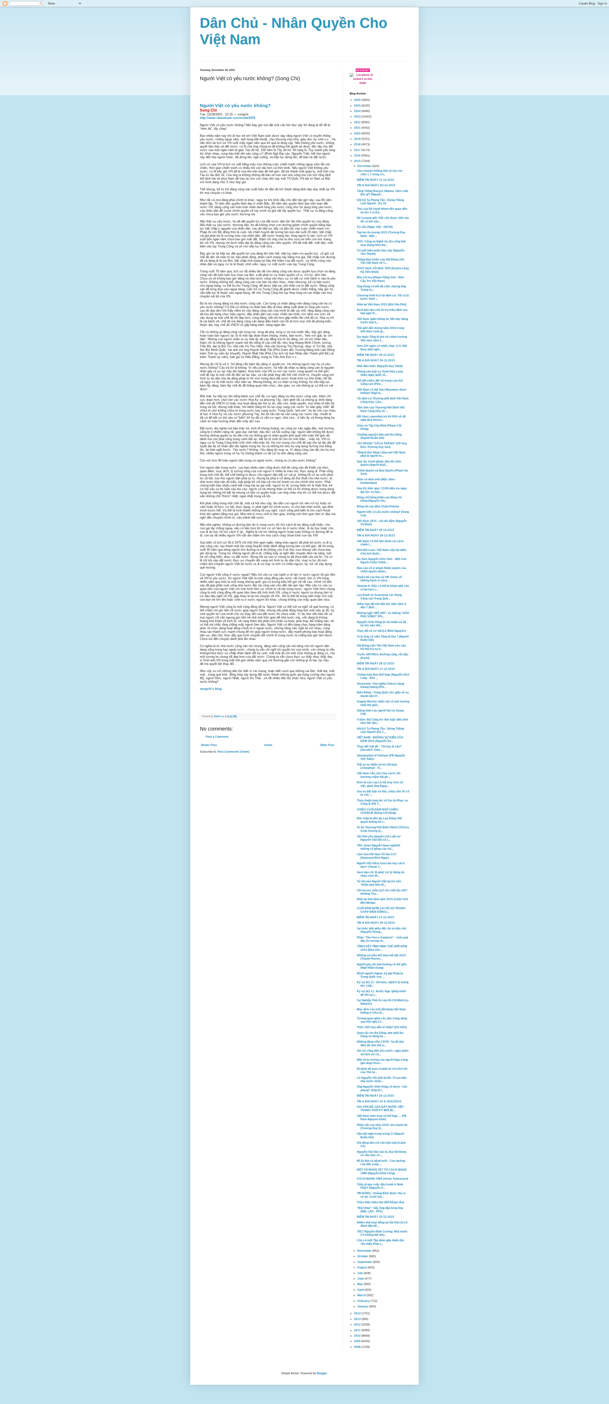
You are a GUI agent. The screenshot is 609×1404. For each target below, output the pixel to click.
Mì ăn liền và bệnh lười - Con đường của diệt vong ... (381, 1162)
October (363, 1256)
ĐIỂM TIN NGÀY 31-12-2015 (375, 180)
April (360, 1289)
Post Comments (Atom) (233, 751)
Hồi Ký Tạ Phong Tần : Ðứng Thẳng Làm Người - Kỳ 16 (380, 201)
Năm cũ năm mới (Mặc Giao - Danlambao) (376, 481)
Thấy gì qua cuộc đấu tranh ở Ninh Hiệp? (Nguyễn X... (380, 1186)
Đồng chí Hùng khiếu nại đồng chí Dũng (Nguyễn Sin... (379, 499)
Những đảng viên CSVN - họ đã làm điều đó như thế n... (380, 1043)
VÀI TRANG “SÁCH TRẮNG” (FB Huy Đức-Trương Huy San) (382, 445)
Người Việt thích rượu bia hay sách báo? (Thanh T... (381, 865)
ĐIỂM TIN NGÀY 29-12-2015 (375, 530)
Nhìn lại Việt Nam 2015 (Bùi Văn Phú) (381, 304)
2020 (357, 133)
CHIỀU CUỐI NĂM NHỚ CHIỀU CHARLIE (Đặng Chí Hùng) (377, 811)
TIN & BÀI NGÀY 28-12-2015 (376, 535)
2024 (357, 111)
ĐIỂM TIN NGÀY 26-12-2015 (375, 1095)
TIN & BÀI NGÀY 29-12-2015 (376, 360)
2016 (357, 155)
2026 (357, 100)
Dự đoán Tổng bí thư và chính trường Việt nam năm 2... (382, 338)
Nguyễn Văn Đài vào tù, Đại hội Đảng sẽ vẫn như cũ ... (381, 1153)
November (364, 1250)
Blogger (322, 1373)
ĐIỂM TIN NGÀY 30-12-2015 (375, 355)
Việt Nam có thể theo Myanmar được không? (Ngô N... (382, 391)
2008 (357, 1347)
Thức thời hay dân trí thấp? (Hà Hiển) (382, 1027)
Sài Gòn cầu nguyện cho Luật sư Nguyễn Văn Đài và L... (379, 838)
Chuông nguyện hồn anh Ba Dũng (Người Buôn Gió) (379, 436)
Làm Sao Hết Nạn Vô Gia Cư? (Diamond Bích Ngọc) (377, 856)
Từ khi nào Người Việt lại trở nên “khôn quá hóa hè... (379, 883)
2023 (357, 116)
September (365, 1262)
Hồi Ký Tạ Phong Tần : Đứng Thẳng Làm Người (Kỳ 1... (380, 730)
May (360, 1284)
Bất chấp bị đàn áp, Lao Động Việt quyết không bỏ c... (379, 820)
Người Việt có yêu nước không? (235, 105)
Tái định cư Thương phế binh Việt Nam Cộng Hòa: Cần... (383, 400)
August (362, 1267)
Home (268, 745)
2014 (357, 1313)
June (361, 1278)
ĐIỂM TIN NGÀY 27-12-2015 (375, 917)
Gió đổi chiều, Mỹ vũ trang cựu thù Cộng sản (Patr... (380, 382)
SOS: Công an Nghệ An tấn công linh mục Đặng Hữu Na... (381, 243)
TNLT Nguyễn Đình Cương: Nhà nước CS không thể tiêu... (382, 1233)
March (362, 1295)
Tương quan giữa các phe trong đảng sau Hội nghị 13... (382, 1020)
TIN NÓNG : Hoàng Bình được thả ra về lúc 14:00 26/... (381, 1195)
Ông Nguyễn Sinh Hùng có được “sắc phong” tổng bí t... (382, 1088)
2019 (357, 139)
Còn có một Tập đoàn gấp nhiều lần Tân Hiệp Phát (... (380, 1242)
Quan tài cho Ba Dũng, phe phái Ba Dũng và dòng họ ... (380, 1034)
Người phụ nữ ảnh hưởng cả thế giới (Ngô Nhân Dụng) (382, 966)
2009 (357, 1341)
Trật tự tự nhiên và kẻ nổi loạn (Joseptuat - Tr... (377, 766)
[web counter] (363, 71)
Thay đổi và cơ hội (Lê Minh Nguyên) (381, 631)
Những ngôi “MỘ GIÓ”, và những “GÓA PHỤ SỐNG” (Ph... (383, 614)
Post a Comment (217, 736)
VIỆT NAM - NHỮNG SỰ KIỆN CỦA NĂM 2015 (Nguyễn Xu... (380, 739)
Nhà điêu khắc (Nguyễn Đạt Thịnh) (380, 366)
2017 (357, 150)
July (360, 1273)
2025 (357, 105)
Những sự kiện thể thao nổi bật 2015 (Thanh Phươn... (381, 957)
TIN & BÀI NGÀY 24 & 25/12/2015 (379, 1101)
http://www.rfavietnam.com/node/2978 (227, 118)
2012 (357, 1324)
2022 (357, 122)
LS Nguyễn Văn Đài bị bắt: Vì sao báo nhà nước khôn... (382, 1079)
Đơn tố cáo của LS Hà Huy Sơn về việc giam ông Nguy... (380, 784)
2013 (357, 1319)
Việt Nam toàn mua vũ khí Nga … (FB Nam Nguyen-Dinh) (382, 1117)
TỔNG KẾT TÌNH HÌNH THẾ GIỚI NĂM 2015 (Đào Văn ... (382, 948)
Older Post (327, 745)
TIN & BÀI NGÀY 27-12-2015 (376, 669)
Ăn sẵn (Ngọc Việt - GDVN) (375, 227)
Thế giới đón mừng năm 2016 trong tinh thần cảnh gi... (380, 329)
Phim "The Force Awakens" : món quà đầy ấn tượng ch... (382, 939)
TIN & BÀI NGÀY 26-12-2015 (376, 922)
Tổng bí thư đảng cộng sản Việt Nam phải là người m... (381, 454)
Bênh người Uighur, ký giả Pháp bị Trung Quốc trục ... (380, 975)
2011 (357, 1330)
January (363, 1306)
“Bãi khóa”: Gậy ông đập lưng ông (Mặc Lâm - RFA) (380, 1209)
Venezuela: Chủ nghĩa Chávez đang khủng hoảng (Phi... (380, 685)
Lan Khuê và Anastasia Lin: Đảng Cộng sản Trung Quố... (379, 596)
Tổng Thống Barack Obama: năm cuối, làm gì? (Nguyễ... (382, 192)
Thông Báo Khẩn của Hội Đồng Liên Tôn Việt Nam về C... (380, 261)
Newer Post (209, 745)
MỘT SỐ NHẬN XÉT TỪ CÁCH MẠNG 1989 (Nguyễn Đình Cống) (382, 1171)
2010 (357, 1335)
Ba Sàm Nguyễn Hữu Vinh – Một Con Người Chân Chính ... (381, 560)
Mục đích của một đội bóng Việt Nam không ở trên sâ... (381, 1011)
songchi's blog (211, 689)
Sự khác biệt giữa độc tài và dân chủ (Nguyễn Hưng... (381, 930)
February (363, 1301)
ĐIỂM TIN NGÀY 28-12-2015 (375, 663)
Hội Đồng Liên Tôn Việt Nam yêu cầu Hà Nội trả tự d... (381, 647)
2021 (357, 127)
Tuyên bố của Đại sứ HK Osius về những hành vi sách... (379, 578)
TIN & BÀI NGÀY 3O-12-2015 (376, 185)
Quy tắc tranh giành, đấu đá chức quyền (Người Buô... (379, 463)
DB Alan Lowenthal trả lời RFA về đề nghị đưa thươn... (381, 418)
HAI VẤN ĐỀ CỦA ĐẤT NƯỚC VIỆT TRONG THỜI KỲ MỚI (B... (380, 1108)
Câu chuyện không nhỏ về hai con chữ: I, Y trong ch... (379, 172)
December (364, 166)
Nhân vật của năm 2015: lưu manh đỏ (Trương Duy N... (382, 1126)
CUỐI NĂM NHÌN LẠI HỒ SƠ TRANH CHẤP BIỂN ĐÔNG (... (381, 910)
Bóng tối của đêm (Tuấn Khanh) (378, 506)
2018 (357, 144)
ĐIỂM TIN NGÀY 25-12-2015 (375, 1216)
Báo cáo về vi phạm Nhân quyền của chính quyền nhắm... (381, 569)
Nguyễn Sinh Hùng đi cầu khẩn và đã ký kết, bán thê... (381, 623)
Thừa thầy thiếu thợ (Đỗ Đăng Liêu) (380, 1202)
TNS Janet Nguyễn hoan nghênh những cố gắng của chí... (378, 847)
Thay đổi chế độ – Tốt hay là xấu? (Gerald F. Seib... (379, 748)
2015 (357, 161)
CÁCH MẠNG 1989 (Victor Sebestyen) (382, 1178)
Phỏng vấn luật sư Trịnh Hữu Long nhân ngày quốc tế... (380, 373)
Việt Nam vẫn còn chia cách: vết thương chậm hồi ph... (378, 775)
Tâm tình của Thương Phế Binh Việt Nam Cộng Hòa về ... (381, 409)
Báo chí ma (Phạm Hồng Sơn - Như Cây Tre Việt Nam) (380, 279)
